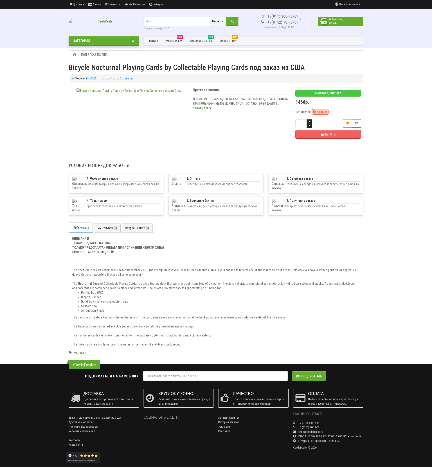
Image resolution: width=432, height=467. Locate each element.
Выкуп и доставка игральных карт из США (95, 417)
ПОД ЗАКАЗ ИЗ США (201, 40)
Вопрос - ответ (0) (137, 228)
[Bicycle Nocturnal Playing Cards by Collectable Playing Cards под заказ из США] (129, 91)
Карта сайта (76, 444)
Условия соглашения (82, 431)
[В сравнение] (356, 123)
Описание (82, 227)
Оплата (96, 4)
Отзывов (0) (109, 228)
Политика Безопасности (84, 426)
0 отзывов (126, 78)
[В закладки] (347, 123)
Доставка (78, 4)
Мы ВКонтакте (136, 4)
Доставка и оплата (80, 422)
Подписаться (311, 376)
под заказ (79, 352)
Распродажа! (173, 40)
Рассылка (224, 431)
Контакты (115, 4)
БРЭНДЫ (153, 41)
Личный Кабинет (228, 417)
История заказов (228, 422)
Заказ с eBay (228, 40)
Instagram (158, 4)
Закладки (224, 426)
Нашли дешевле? (328, 93)
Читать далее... (203, 108)
